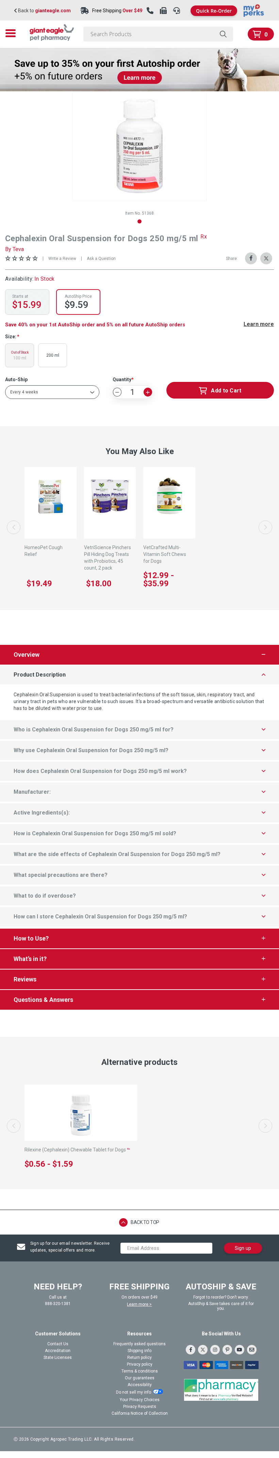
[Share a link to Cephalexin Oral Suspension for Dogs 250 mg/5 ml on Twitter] (266, 258)
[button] (139, 221)
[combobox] (158, 34)
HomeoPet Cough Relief (43, 551)
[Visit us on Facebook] (190, 1349)
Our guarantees (139, 1378)
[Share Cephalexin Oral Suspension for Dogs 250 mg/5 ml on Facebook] (251, 258)
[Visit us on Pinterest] (227, 1349)
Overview (26, 654)
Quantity (122, 379)
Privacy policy (139, 1364)
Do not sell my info (133, 1392)
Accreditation (57, 1350)
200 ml (52, 355)
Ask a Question (101, 259)
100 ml (20, 355)
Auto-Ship (16, 379)
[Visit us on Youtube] (239, 1349)
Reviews (25, 979)
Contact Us (57, 1343)
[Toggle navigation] (12, 33)
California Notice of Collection (140, 1413)
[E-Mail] (252, 1349)
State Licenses (58, 1357)
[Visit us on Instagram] (215, 1349)
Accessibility (140, 1384)
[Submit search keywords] (223, 34)
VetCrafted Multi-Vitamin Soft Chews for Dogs (164, 554)
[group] (139, 146)
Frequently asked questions (139, 1343)
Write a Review (62, 259)
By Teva (14, 249)
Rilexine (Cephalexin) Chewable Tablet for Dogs (77, 1149)
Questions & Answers (43, 999)
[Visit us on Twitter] (203, 1349)
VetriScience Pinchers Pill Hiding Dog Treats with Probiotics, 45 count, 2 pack (107, 558)
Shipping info (139, 1350)
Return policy (139, 1357)
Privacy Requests (139, 1406)
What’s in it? (30, 958)
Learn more (259, 324)
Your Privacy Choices (140, 1399)
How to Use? (31, 938)
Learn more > (139, 1304)
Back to (44, 10)
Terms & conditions (139, 1371)
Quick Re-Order (214, 10)
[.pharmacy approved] (221, 1390)
